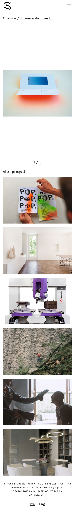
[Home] (7, 6)
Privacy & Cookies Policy (19, 483)
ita (32, 504)
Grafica (9, 18)
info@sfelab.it (37, 495)
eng (42, 504)
